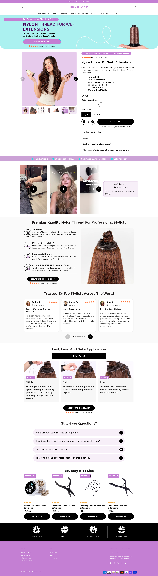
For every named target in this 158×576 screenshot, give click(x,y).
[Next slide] (76, 79)
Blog (51, 555)
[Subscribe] (136, 553)
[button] (25, 110)
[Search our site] (22, 7)
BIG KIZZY (28, 571)
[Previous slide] (22, 79)
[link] (42, 41)
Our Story (53, 552)
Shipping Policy (26, 558)
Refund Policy (25, 555)
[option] (83, 104)
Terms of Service (27, 561)
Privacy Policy (26, 552)
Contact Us (54, 558)
